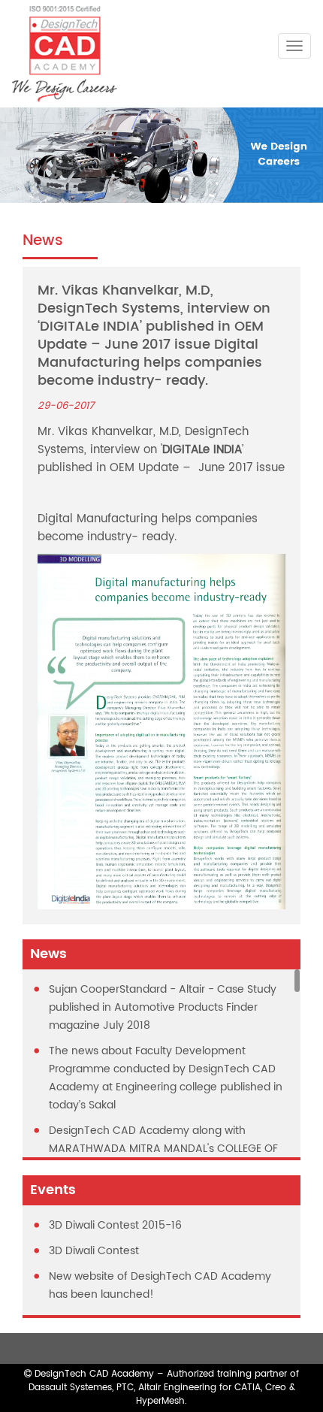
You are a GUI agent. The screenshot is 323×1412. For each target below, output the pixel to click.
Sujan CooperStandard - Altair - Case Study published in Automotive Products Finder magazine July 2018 (162, 1007)
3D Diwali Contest (94, 1250)
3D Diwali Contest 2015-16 (115, 1225)
